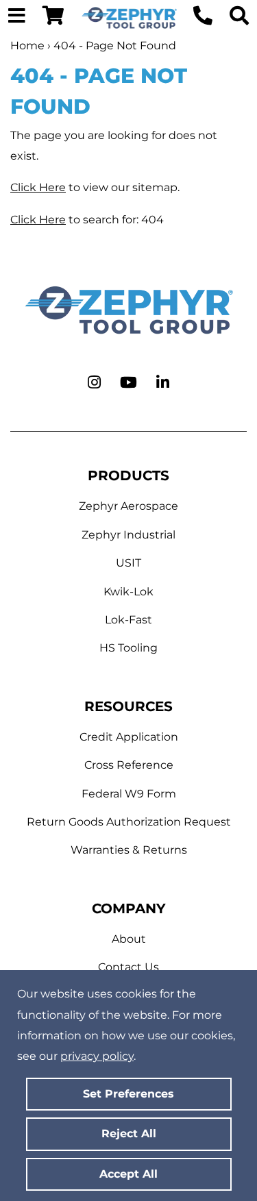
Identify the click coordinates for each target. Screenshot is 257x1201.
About (129, 938)
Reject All (128, 1133)
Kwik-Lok (128, 591)
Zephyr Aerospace (128, 505)
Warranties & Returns (129, 849)
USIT (128, 562)
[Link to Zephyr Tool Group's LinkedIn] (162, 383)
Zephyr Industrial (128, 534)
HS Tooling (128, 647)
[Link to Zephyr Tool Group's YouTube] (128, 383)
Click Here (38, 187)
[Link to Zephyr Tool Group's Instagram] (94, 383)
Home (27, 45)
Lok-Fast (128, 619)
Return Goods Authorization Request (129, 821)
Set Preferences (128, 1093)
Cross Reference (128, 764)
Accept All (128, 1173)
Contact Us (128, 967)
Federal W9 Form (129, 793)
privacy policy (97, 1056)
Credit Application (128, 736)
